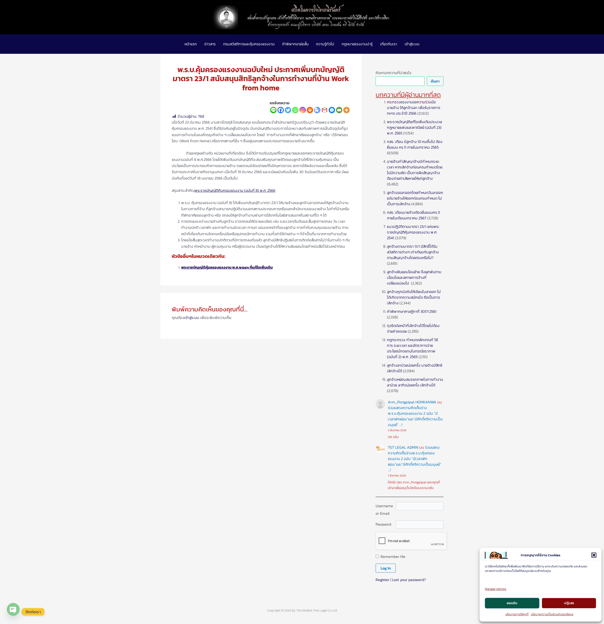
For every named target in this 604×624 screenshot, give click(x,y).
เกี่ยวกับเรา (388, 44)
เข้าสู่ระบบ (412, 44)
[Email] (339, 110)
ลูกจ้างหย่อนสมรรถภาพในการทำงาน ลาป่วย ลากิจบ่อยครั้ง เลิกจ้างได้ (415, 382)
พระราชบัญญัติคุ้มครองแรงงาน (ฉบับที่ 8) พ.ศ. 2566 (235, 190)
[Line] (273, 110)
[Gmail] (324, 110)
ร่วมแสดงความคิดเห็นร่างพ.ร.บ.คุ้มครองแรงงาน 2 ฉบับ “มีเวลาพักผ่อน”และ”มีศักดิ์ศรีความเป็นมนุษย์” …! (415, 416)
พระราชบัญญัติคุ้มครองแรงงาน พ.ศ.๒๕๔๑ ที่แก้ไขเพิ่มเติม (227, 267)
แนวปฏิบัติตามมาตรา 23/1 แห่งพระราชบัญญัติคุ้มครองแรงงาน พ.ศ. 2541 (413, 232)
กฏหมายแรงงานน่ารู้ (357, 44)
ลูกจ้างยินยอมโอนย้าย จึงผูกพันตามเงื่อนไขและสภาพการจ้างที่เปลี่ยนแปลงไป (414, 277)
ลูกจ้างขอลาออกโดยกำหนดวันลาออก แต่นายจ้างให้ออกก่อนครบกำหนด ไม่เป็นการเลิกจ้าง (415, 198)
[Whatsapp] (295, 110)
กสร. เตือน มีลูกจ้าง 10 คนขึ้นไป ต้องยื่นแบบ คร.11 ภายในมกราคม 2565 (414, 144)
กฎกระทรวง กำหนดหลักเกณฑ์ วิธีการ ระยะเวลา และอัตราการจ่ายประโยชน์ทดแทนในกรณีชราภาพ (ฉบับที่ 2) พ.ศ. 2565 (412, 348)
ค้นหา (435, 81)
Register (383, 579)
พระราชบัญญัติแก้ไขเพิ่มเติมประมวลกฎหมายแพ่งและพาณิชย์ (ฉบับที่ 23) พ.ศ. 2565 (414, 127)
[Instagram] (302, 110)
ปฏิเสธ (569, 603)
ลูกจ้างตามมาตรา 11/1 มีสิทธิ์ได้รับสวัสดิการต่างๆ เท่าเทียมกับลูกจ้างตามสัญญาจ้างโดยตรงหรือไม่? (413, 251)
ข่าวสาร (210, 44)
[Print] (310, 110)
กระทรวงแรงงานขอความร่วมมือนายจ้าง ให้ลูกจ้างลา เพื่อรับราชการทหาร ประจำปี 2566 (413, 107)
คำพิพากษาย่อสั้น (295, 44)
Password (383, 524)
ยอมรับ (512, 603)
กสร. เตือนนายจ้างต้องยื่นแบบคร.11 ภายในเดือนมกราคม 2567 (413, 215)
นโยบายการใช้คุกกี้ (516, 614)
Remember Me (393, 556)
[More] (346, 110)
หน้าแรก (191, 44)
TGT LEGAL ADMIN (403, 447)
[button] (593, 555)
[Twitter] (288, 110)
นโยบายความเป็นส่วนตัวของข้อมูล (552, 614)
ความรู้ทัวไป (325, 44)
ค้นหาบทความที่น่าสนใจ (393, 72)
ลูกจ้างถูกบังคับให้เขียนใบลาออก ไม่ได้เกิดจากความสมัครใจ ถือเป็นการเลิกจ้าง (414, 297)
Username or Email (384, 509)
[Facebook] (280, 110)
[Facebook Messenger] (332, 110)
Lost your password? (409, 579)
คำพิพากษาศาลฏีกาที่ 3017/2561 (411, 311)
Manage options (495, 589)
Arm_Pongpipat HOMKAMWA (412, 402)
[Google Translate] (317, 110)
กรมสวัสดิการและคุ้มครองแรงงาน (249, 44)
